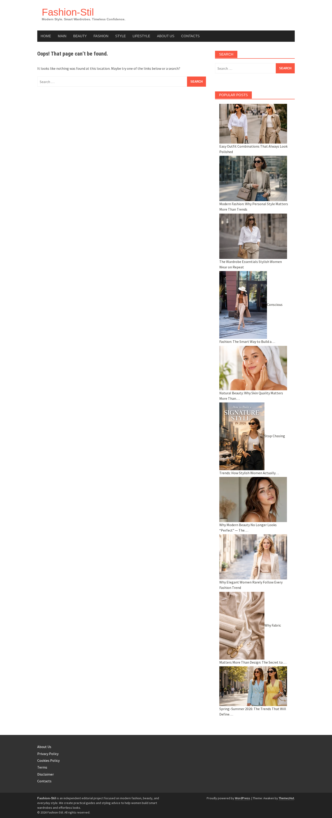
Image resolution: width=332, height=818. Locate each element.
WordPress (242, 798)
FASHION (101, 36)
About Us (165, 36)
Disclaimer (45, 774)
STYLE (120, 36)
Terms (42, 767)
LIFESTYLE (141, 36)
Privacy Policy (47, 753)
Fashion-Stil (68, 12)
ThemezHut (286, 798)
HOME (46, 36)
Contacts (190, 36)
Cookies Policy (48, 760)
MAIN (62, 36)
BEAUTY (80, 36)
